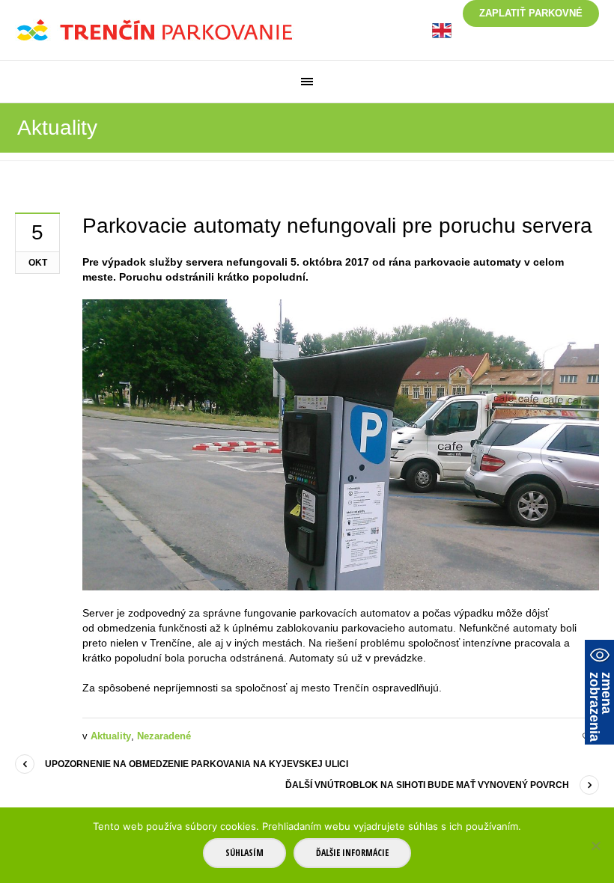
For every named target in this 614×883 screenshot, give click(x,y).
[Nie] (595, 845)
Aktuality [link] (111, 736)
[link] (442, 29)
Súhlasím (244, 852)
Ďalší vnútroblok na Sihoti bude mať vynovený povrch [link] (427, 785)
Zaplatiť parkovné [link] (531, 13)
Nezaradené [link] (164, 736)
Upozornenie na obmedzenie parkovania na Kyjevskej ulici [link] (196, 764)
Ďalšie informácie (352, 852)
